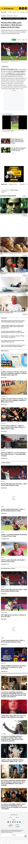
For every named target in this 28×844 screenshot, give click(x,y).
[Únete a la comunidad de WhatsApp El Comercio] (14, 40)
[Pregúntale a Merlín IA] (25, 836)
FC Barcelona (22, 172)
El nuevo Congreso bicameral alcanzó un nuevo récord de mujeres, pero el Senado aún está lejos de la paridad (13, 332)
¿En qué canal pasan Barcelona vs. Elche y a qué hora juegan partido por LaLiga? (13, 496)
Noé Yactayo (3, 363)
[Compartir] (26, 40)
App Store (10, 803)
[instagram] (13, 808)
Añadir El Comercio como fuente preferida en (14, 18)
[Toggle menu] (2, 8)
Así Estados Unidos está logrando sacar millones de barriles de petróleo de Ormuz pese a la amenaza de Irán (12, 318)
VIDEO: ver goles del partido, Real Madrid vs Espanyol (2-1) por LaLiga (13, 546)
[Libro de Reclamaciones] (17, 812)
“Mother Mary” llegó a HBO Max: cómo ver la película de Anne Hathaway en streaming (13, 702)
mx (1, 355)
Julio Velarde (22, 12)
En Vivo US (3, 382)
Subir (13, 821)
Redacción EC (5, 66)
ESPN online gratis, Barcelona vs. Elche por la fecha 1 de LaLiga (13, 601)
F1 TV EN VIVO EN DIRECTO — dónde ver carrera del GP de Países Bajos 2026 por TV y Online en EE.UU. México (13, 413)
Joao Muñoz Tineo (5, 524)
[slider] (14, 125)
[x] (10, 808)
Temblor (10, 12)
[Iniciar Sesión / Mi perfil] (26, 8)
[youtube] (15, 808)
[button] (14, 122)
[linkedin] (17, 808)
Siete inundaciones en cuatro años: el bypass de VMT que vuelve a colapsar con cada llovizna (12, 322)
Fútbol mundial (4, 598)
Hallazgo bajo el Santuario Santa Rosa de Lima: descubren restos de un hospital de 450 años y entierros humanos (13, 307)
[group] (4, 127)
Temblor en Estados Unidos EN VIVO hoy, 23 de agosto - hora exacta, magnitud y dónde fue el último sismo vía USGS (14, 386)
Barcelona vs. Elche (13, 172)
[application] (14, 122)
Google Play (17, 803)
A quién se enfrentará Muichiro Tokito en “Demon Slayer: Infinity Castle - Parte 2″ (12, 746)
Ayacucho (14, 12)
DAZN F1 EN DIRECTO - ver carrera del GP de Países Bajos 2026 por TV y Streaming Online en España (13, 440)
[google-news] (20, 808)
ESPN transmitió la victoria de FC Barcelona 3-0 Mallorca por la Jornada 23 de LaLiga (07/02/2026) (13, 653)
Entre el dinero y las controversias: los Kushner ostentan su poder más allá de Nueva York (12, 327)
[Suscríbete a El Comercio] (22, 8)
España (2, 467)
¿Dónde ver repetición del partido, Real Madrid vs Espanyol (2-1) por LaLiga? (14, 521)
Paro (18, 12)
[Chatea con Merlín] (20, 8)
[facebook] (8, 808)
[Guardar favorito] (23, 40)
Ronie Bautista (4, 444)
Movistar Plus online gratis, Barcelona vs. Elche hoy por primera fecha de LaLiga (14, 470)
